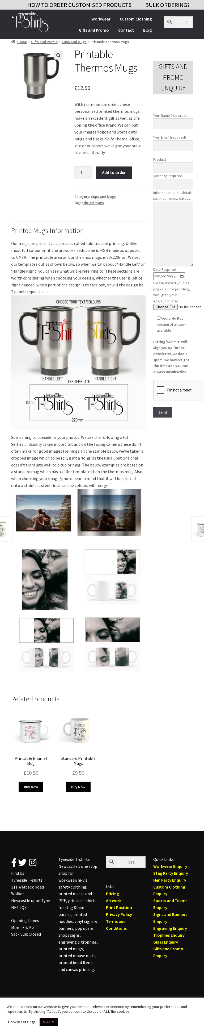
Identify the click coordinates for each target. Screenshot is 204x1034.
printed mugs (93, 202)
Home (22, 41)
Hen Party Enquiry (169, 880)
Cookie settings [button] (22, 1022)
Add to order (114, 172)
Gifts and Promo (94, 30)
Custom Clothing (136, 19)
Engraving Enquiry (170, 928)
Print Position (119, 907)
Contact (126, 30)
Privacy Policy (119, 914)
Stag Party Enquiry (170, 873)
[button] (58, 55)
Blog (147, 30)
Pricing (112, 893)
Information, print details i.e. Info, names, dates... (173, 195)
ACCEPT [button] (49, 1022)
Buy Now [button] (31, 787)
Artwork (113, 900)
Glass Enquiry (165, 942)
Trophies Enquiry (169, 935)
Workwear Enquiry (170, 866)
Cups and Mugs (74, 41)
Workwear (100, 19)
